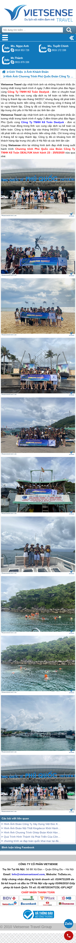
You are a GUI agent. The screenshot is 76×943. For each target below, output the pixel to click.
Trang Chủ (38, 12)
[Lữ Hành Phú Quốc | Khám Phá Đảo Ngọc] (4, 71)
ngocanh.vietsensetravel (12, 50)
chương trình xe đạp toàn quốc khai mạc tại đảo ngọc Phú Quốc (32, 840)
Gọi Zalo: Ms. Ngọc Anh (6, 48)
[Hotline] (68, 935)
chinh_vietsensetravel (49, 50)
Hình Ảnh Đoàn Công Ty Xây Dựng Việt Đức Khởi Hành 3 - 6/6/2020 (32, 823)
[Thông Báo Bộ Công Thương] (38, 920)
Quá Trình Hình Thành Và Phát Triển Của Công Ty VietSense (32, 836)
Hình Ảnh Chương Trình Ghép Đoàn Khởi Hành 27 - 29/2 (32, 832)
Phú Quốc (7, 122)
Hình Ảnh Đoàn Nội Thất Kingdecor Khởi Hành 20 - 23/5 (32, 828)
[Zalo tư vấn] (68, 923)
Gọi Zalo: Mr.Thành (6, 60)
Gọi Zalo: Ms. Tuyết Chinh (43, 48)
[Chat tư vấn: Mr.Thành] (12, 62)
